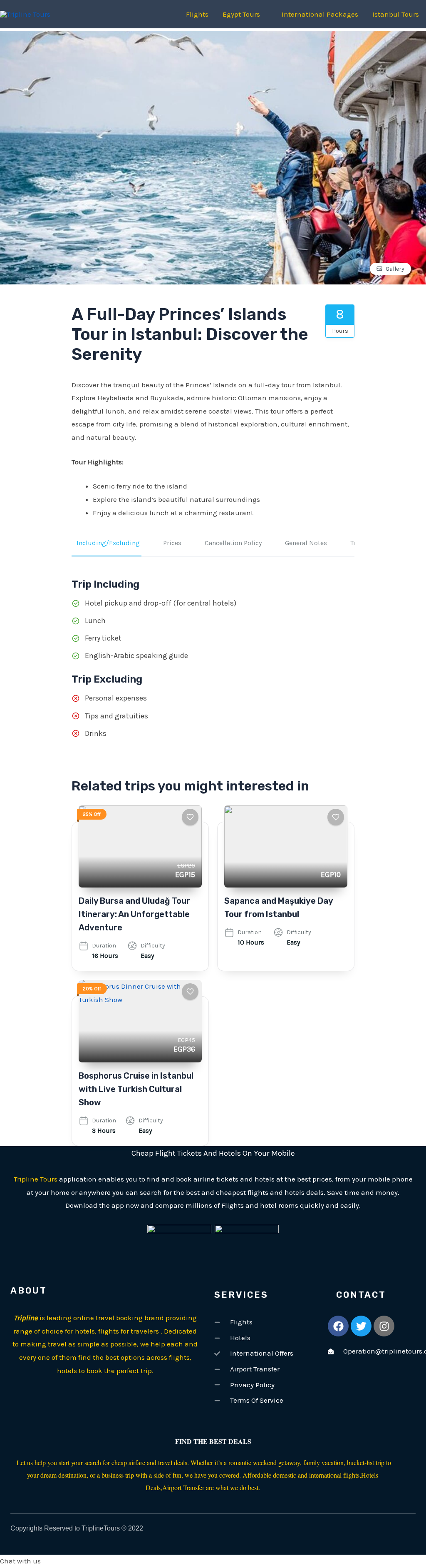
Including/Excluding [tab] (108, 543)
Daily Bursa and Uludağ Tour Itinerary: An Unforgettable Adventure (134, 914)
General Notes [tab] (306, 543)
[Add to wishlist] (190, 817)
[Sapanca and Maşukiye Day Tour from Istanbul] (285, 846)
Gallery (395, 268)
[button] (213, 1561)
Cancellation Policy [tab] (233, 543)
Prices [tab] (172, 543)
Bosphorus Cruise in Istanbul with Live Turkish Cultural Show (136, 1089)
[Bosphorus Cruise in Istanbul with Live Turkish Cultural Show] (140, 1021)
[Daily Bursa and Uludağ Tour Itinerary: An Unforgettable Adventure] (140, 846)
